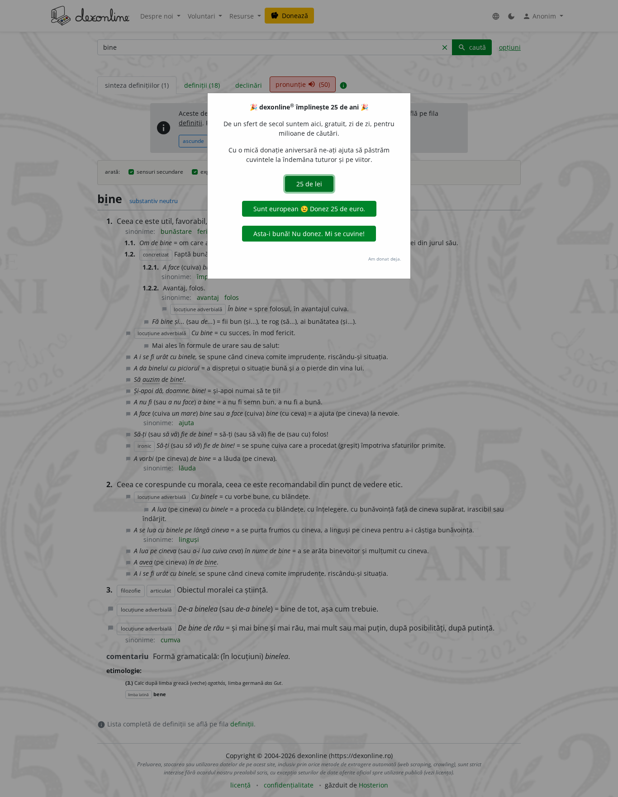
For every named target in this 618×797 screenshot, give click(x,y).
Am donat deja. (384, 259)
